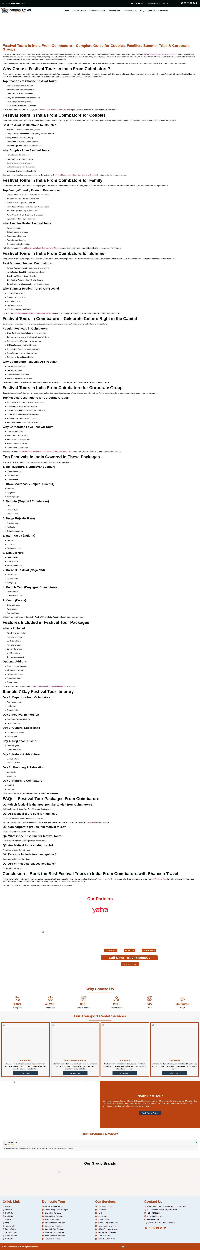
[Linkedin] (191, 3)
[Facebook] (182, 3)
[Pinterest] (193, 3)
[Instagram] (185, 3)
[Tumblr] (196, 3)
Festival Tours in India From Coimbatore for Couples (76, 175)
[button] (23, 908)
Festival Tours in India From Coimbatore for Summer (34, 313)
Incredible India (91, 822)
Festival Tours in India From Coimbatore (159, 54)
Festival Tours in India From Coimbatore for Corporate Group (43, 451)
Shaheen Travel (161, 879)
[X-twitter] (188, 3)
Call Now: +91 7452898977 (130, 958)
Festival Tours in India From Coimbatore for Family (39, 248)
